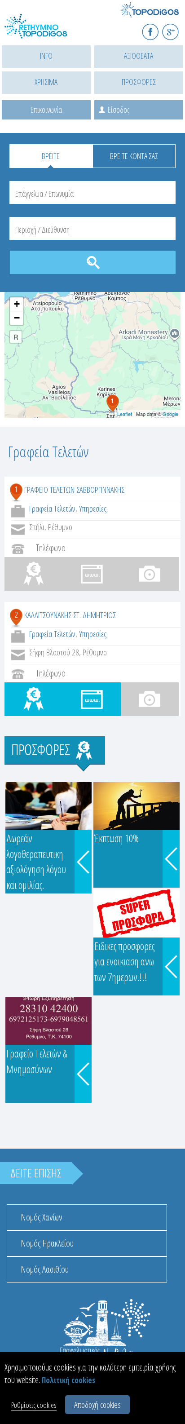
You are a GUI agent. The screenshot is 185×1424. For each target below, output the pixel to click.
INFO (46, 55)
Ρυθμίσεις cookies (34, 1405)
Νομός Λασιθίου (45, 1269)
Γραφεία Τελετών (52, 508)
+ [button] (17, 304)
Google (170, 413)
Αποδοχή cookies (97, 1405)
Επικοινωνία (46, 109)
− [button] (17, 317)
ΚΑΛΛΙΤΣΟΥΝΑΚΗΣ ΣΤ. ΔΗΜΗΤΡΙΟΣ (70, 615)
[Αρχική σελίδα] (44, 32)
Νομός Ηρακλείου (47, 1243)
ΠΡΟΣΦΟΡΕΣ (139, 81)
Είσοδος (118, 109)
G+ (176, 28)
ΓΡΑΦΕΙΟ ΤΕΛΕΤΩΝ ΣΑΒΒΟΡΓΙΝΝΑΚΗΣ (74, 489)
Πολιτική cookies (68, 1380)
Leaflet (124, 413)
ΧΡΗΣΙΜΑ (46, 81)
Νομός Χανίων (41, 1217)
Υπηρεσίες (92, 508)
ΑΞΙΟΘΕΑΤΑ (138, 55)
